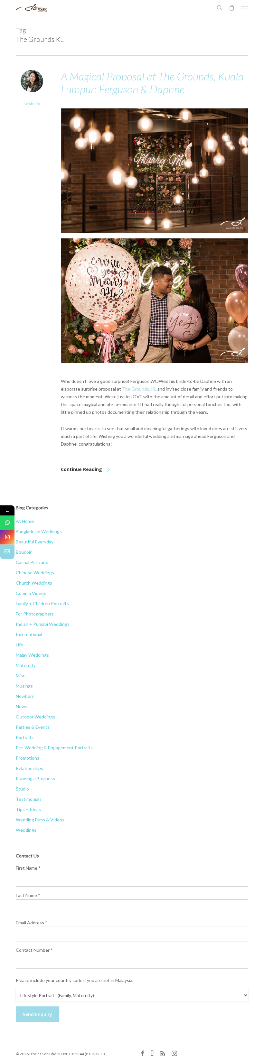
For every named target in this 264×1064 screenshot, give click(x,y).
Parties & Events (33, 727)
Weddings (26, 830)
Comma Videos (31, 593)
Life (19, 644)
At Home (25, 521)
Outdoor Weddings (35, 716)
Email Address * (31, 922)
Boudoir (24, 552)
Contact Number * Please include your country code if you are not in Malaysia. (74, 965)
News (21, 706)
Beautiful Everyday (34, 541)
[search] (219, 8)
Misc (20, 675)
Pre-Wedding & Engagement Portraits (54, 747)
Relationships (29, 768)
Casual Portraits (32, 562)
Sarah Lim (32, 103)
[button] (244, 8)
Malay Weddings (32, 655)
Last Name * (28, 895)
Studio (22, 788)
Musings (24, 686)
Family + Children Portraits (42, 603)
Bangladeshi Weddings (39, 531)
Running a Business (35, 778)
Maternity (26, 665)
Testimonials (29, 799)
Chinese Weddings (35, 572)
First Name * (28, 868)
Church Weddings (34, 583)
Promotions (27, 758)
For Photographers (35, 613)
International (29, 634)
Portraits (25, 737)
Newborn (25, 696)
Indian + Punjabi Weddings (43, 624)
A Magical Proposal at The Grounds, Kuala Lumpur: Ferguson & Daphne (152, 82)
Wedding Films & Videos (40, 819)
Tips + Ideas (28, 809)
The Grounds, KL (139, 389)
